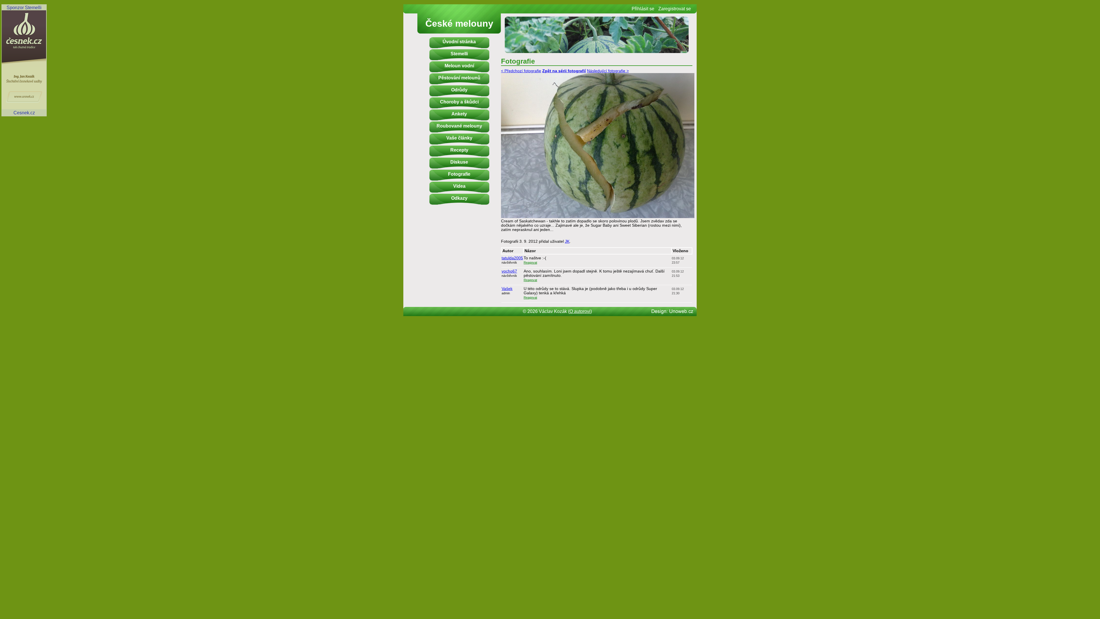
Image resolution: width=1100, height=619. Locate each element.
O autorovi (579, 311)
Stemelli (459, 53)
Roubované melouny (459, 126)
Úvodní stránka (459, 41)
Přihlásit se (643, 8)
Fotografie (459, 174)
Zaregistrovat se (674, 8)
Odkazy (459, 198)
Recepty (459, 150)
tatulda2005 (512, 258)
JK (567, 241)
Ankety (459, 113)
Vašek (507, 289)
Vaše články (459, 138)
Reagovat (530, 262)
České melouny (459, 23)
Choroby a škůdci (459, 101)
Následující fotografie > (608, 71)
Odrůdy (459, 89)
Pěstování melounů (459, 77)
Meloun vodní (459, 65)
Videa (459, 186)
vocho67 (509, 271)
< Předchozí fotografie (521, 71)
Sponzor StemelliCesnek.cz (24, 60)
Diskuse (459, 162)
